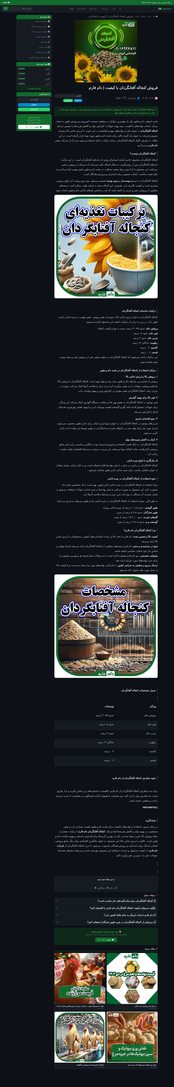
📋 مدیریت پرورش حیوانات (34, 26)
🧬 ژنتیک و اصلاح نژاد (34, 52)
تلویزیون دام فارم (81, 8)
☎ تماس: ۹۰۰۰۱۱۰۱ (106, 940)
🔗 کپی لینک (34, 99)
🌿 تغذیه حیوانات (34, 47)
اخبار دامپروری (93, 8)
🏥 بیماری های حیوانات (34, 21)
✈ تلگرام (78, 100)
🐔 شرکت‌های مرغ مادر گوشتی (34, 58)
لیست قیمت (104, 9)
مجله (113, 9)
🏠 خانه (155, 16)
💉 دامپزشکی (34, 42)
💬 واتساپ (68, 100)
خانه (120, 8)
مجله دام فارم (165, 8)
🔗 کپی (78, 96)
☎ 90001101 (6, 2)
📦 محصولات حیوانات (34, 37)
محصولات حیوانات (140, 16)
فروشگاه (72, 8)
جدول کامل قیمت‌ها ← (34, 88)
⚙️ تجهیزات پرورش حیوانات (34, 32)
